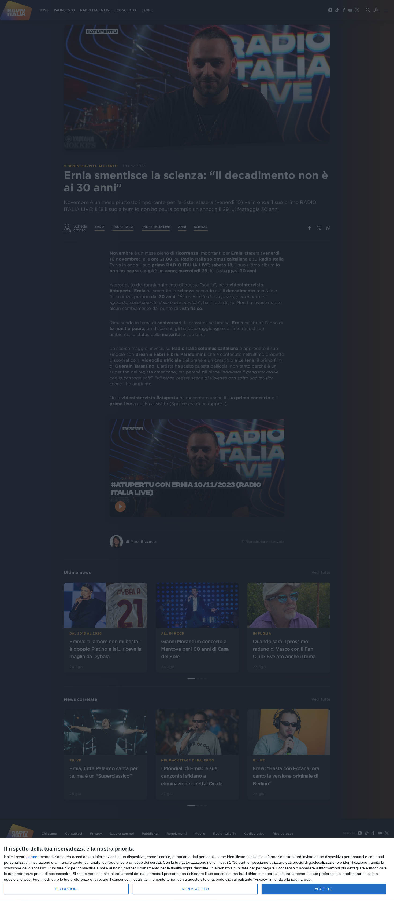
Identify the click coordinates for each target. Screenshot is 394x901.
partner (32, 857)
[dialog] (197, 869)
